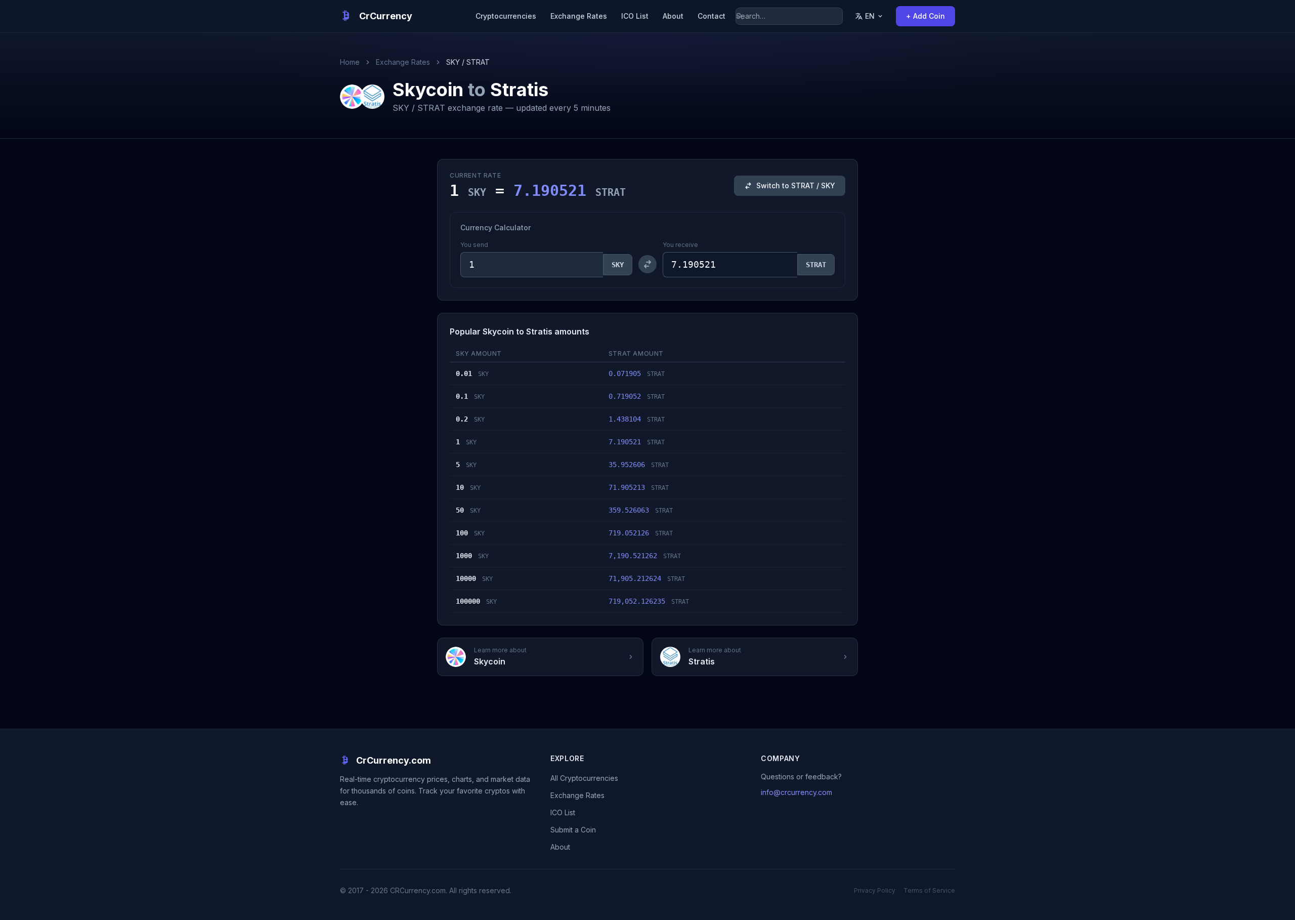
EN (870, 16)
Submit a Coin (573, 829)
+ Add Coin (925, 16)
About (673, 16)
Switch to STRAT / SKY (795, 185)
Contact (711, 16)
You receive (680, 244)
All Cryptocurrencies (584, 778)
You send (474, 244)
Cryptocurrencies (506, 16)
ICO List (635, 16)
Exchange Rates (578, 16)
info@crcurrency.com (796, 792)
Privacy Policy (874, 890)
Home (350, 62)
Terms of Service (929, 890)
